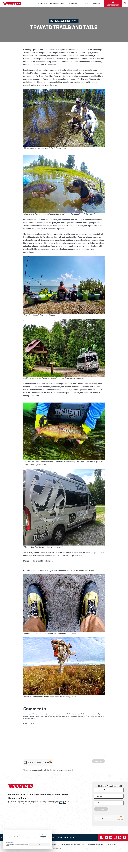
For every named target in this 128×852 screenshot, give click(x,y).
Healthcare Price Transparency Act (72, 844)
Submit (98, 761)
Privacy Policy (62, 803)
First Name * (100, 790)
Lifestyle (85, 4)
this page (31, 718)
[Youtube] (111, 838)
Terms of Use (111, 844)
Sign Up (101, 809)
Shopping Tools (57, 4)
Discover (73, 4)
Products (42, 4)
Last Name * (100, 796)
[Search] (125, 3)
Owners (96, 4)
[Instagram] (116, 838)
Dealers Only (66, 837)
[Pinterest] (120, 838)
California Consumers (95, 844)
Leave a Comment (29, 723)
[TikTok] (124, 838)
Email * (98, 803)
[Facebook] (102, 838)
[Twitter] (106, 838)
